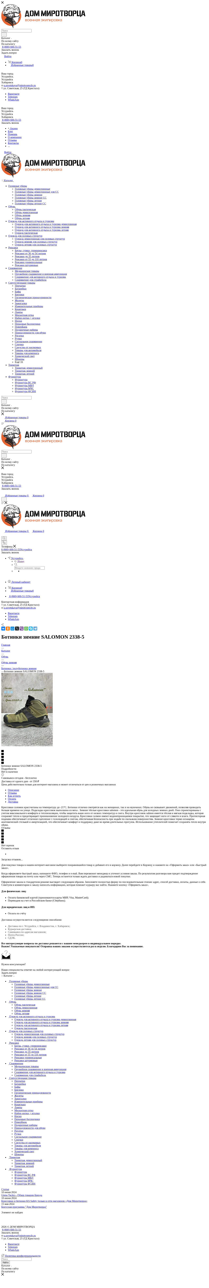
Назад (21, 561)
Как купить (14, 795)
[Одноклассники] (8, 628)
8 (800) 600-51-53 (11, 46)
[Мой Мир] (12, 628)
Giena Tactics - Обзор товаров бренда (21, 1195)
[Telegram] (35, 628)
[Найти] (4, 34)
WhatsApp (13, 99)
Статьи (5, 1189)
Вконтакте (13, 93)
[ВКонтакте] (3, 628)
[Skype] (31, 628)
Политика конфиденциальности (23, 1255)
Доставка (13, 801)
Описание (13, 790)
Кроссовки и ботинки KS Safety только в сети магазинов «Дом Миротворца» (44, 1201)
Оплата (12, 798)
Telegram (12, 96)
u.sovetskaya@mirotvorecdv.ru (20, 85)
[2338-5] (27, 745)
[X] (17, 628)
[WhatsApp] (26, 628)
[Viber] (22, 628)
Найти (5, 1262)
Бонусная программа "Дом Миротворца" (24, 1207)
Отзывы (12, 793)
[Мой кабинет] (2, 492)
